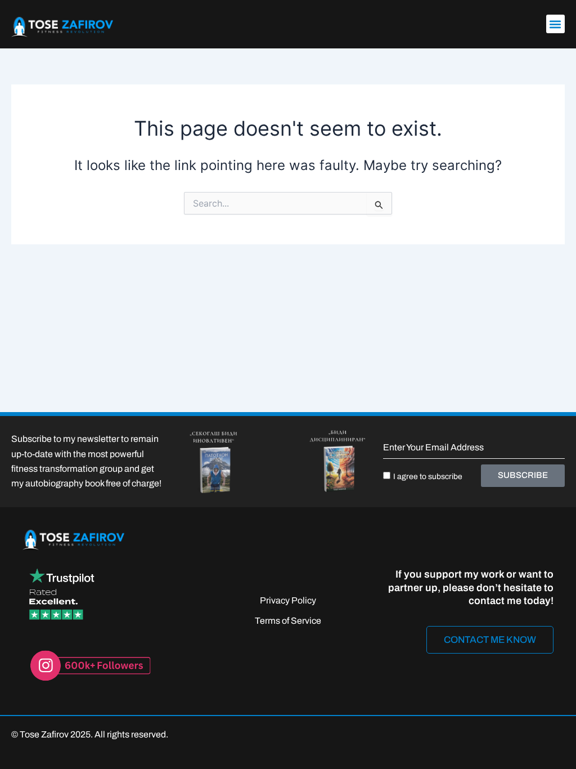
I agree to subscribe (427, 476)
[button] (555, 24)
